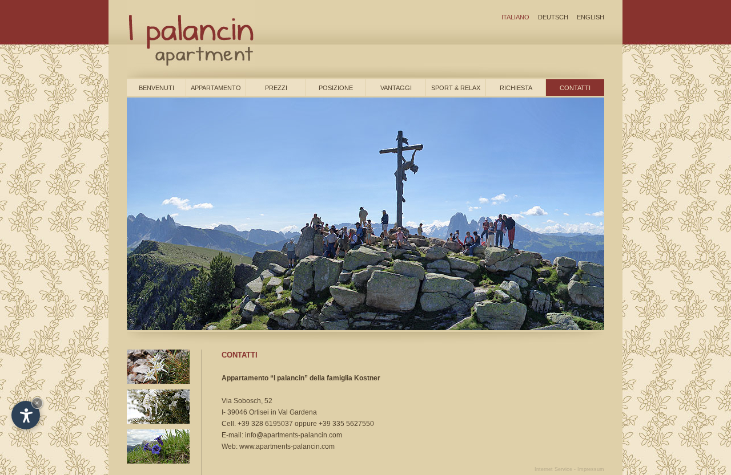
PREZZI (276, 87)
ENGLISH (590, 17)
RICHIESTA (516, 87)
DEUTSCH (553, 17)
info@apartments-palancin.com (293, 435)
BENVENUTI (156, 87)
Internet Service (553, 469)
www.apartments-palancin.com (287, 446)
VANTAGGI (396, 87)
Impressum (590, 469)
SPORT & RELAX (455, 87)
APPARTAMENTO (216, 87)
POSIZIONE (336, 87)
